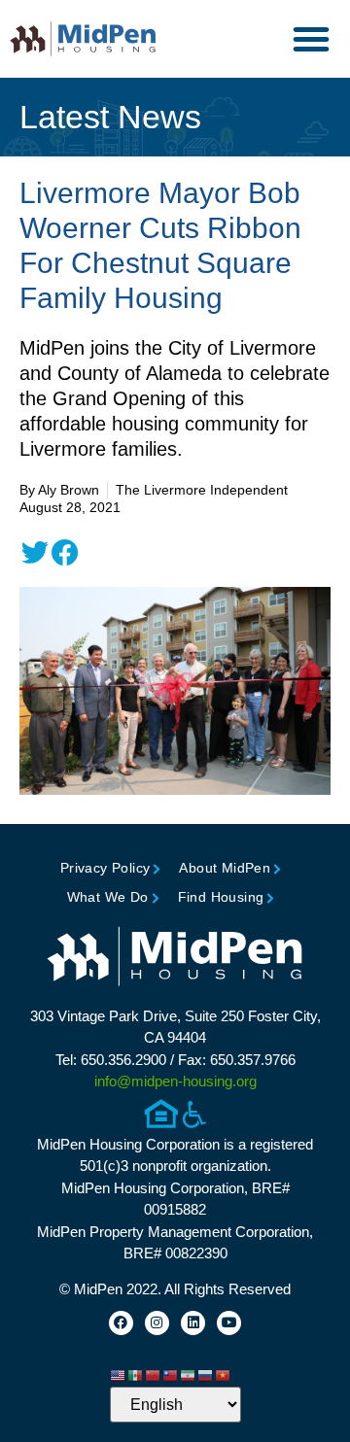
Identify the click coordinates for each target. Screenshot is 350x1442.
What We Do (108, 897)
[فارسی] (188, 1375)
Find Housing (221, 897)
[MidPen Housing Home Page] (175, 958)
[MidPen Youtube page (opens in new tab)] (229, 1323)
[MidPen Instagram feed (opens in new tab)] (157, 1323)
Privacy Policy (105, 868)
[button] (311, 39)
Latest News (110, 116)
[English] (118, 1375)
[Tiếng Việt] (223, 1375)
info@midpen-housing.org (175, 1081)
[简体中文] (153, 1375)
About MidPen (224, 868)
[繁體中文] (171, 1375)
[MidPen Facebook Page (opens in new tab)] (121, 1323)
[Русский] (206, 1375)
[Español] (136, 1375)
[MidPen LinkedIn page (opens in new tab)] (193, 1323)
